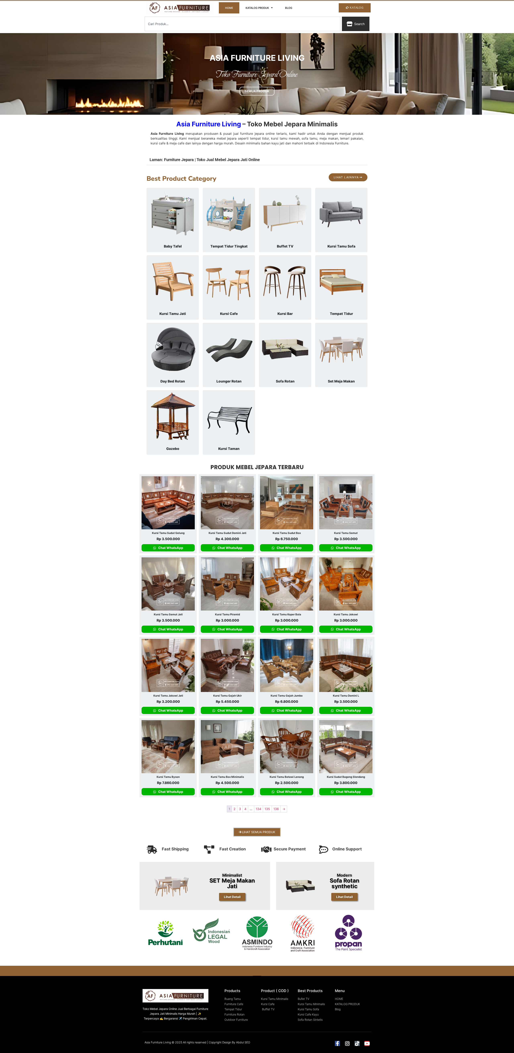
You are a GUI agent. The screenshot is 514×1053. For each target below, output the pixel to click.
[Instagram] (347, 1043)
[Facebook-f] (337, 1043)
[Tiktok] (357, 1043)
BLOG (288, 7)
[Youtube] (366, 1043)
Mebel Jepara (159, 1008)
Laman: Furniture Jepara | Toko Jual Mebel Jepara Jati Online (205, 159)
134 (258, 809)
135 (267, 809)
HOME (229, 7)
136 (276, 809)
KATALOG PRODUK (257, 7)
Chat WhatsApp (170, 548)
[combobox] (242, 24)
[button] (257, 159)
